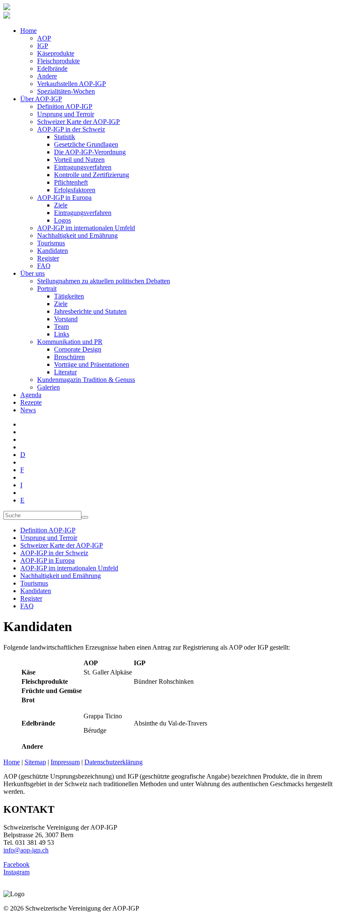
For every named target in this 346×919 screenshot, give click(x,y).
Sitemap (35, 762)
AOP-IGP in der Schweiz (71, 129)
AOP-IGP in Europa (64, 197)
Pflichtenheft (71, 182)
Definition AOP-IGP (64, 106)
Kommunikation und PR (70, 341)
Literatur (65, 372)
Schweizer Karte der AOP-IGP (78, 121)
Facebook (16, 864)
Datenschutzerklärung (113, 762)
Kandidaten (52, 250)
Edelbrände (52, 68)
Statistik (64, 136)
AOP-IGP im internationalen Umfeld (86, 227)
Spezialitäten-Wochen (66, 91)
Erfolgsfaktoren (74, 189)
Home (28, 30)
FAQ (44, 265)
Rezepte (31, 402)
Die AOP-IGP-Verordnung (90, 152)
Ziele (61, 205)
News (28, 410)
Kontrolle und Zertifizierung (91, 174)
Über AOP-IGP (41, 98)
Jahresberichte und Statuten (90, 311)
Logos (62, 220)
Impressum (65, 762)
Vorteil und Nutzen (79, 159)
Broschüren (69, 356)
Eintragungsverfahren (82, 167)
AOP (44, 38)
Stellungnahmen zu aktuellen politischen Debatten (103, 281)
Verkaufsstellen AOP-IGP (71, 83)
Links (61, 334)
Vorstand (66, 318)
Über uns (32, 273)
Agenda (30, 394)
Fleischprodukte (58, 60)
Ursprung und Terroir (65, 114)
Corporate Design (77, 349)
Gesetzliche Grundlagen (86, 144)
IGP (42, 45)
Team (61, 326)
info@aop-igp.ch (26, 850)
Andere (47, 76)
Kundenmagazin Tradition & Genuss (86, 379)
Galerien (48, 387)
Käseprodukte (55, 53)
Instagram (16, 872)
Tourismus (51, 243)
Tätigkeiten (69, 296)
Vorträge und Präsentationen (91, 364)
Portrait (47, 288)
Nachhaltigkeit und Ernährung (77, 235)
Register (48, 258)
